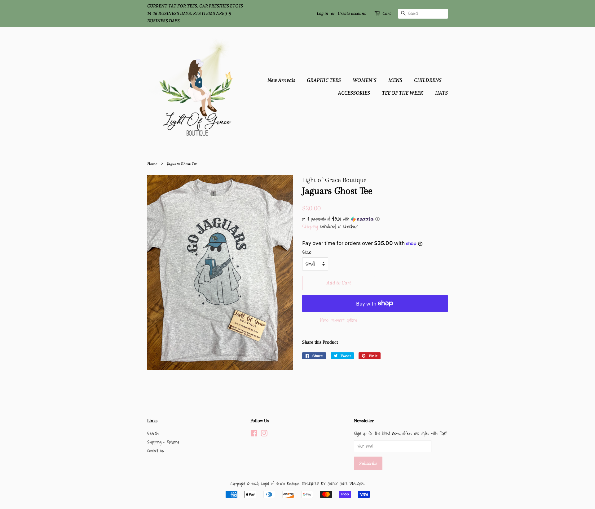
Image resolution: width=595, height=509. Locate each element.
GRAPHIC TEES (324, 80)
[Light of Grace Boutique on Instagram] (264, 434)
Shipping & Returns (163, 441)
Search (153, 433)
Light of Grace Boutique (280, 483)
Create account (352, 13)
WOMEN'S (365, 80)
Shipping (310, 226)
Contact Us (155, 450)
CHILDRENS (428, 80)
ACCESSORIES (354, 93)
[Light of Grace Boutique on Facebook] (254, 434)
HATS (441, 93)
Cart (386, 13)
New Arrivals (281, 80)
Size (306, 252)
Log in (322, 13)
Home (152, 163)
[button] (375, 219)
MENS (395, 80)
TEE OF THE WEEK (402, 93)
